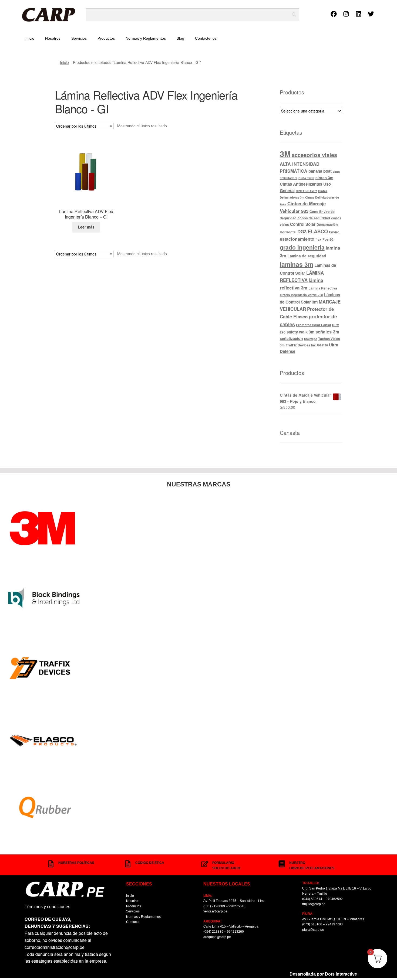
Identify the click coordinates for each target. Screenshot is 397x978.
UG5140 (322, 345)
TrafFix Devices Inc (301, 345)
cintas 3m (324, 177)
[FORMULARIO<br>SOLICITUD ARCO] (204, 863)
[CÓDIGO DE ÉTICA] (127, 863)
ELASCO (318, 231)
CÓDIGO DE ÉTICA (149, 863)
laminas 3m (296, 264)
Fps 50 (327, 239)
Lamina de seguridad (306, 255)
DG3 (302, 231)
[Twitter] (371, 14)
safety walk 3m (300, 332)
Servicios (79, 38)
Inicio (29, 38)
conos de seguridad (314, 218)
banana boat (320, 171)
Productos (106, 38)
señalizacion (291, 338)
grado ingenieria (302, 247)
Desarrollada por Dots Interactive (323, 974)
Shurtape (310, 339)
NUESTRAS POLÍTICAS (76, 863)
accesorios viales (314, 155)
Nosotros (52, 38)
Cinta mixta (306, 178)
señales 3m (327, 332)
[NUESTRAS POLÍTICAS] (50, 863)
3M (285, 153)
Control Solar (302, 224)
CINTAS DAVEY (306, 191)
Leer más (86, 227)
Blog (180, 38)
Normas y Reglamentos (146, 38)
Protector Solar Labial (313, 324)
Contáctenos (206, 38)
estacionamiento (297, 239)
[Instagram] (346, 14)
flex (318, 239)
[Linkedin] (358, 14)
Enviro (334, 232)
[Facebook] (334, 14)
